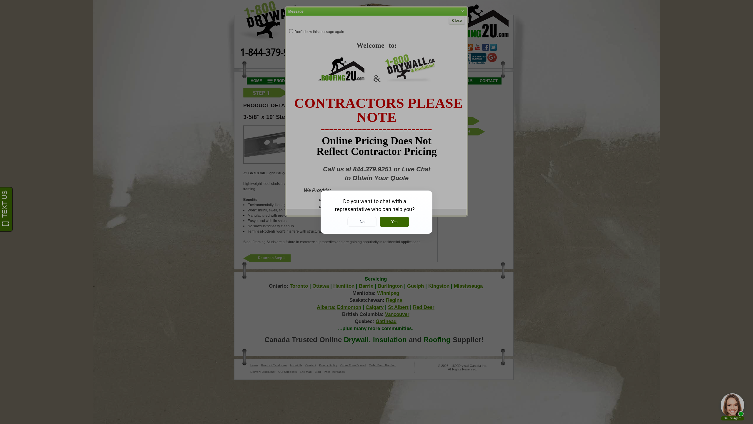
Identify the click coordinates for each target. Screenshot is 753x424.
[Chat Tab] (376, 212)
